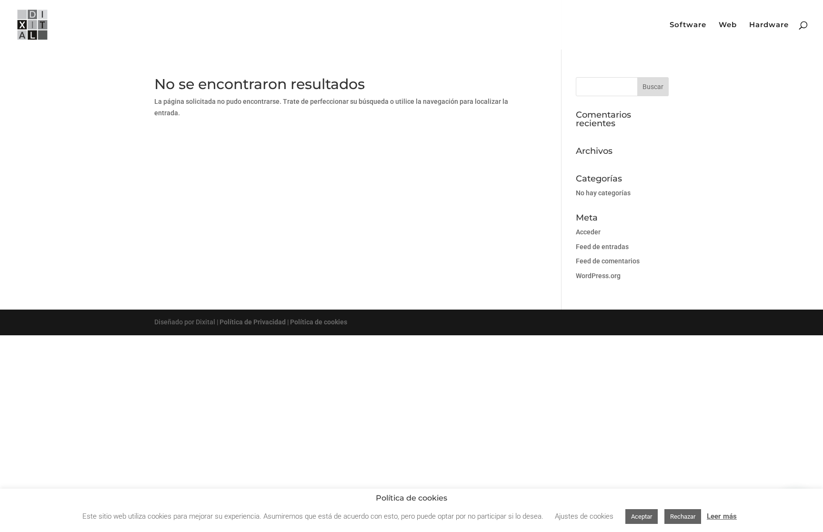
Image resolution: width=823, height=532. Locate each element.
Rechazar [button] (682, 516)
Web (728, 25)
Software (688, 25)
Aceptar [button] (641, 516)
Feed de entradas (602, 247)
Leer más (722, 516)
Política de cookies (318, 322)
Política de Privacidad (253, 322)
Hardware (769, 25)
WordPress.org (598, 276)
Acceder (588, 232)
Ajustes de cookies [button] (584, 516)
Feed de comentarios (608, 261)
